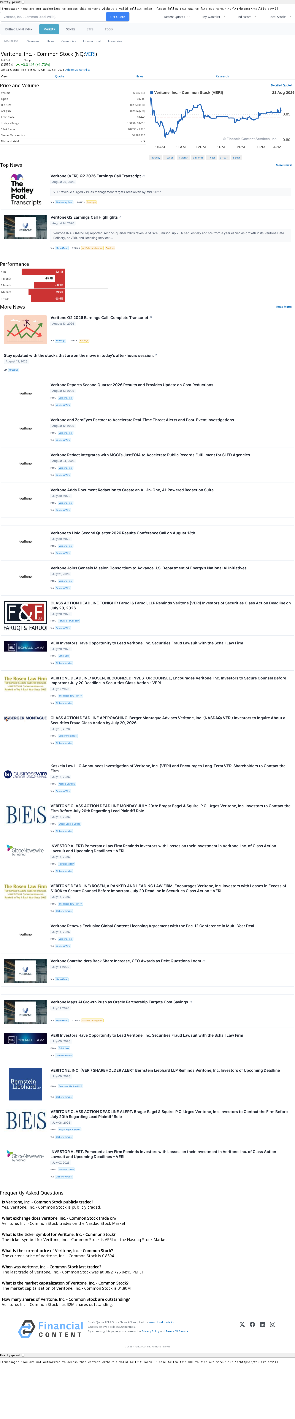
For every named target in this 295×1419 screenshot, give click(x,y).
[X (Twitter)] (242, 1329)
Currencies (68, 41)
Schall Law (64, 656)
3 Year (224, 157)
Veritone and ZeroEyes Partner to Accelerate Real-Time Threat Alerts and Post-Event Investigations (142, 420)
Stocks (70, 29)
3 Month (198, 157)
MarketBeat (62, 248)
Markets (49, 29)
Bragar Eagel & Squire (69, 824)
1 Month (183, 157)
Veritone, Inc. (65, 398)
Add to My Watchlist (77, 70)
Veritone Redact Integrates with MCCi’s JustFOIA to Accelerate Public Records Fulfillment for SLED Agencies (150, 455)
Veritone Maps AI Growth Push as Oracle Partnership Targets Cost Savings (121, 1002)
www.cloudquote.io (161, 1322)
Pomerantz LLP (66, 864)
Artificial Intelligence (92, 248)
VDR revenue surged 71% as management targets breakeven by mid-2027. (107, 192)
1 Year (211, 157)
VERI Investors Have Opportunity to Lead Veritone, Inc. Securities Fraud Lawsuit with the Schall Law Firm (147, 643)
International (92, 41)
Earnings (91, 202)
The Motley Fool (64, 202)
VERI (90, 53)
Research (222, 76)
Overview (33, 41)
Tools (109, 29)
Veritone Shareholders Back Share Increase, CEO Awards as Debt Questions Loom (128, 961)
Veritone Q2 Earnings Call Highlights (86, 217)
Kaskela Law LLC (67, 784)
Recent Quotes (174, 17)
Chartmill (13, 370)
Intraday (155, 157)
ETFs (90, 29)
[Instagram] (272, 1329)
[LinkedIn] (262, 1329)
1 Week (169, 157)
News (50, 41)
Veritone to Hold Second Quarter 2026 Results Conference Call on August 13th (123, 533)
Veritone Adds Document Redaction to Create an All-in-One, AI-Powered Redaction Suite (132, 490)
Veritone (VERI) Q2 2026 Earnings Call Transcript (98, 176)
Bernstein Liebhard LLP (70, 1086)
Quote (59, 76)
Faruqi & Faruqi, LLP (69, 621)
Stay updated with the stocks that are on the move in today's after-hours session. (81, 355)
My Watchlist (211, 17)
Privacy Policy (150, 1331)
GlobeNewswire (64, 663)
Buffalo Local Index (18, 29)
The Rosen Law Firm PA (70, 696)
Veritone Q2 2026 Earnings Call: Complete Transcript (101, 317)
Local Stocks (277, 17)
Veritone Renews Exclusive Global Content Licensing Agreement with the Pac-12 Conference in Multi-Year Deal (152, 926)
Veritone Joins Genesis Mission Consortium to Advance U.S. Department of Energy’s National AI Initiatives (149, 568)
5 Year (236, 157)
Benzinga (60, 340)
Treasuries (115, 41)
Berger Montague (68, 736)
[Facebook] (252, 1329)
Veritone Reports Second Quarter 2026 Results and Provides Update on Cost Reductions (132, 385)
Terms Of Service (177, 1331)
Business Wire (63, 405)
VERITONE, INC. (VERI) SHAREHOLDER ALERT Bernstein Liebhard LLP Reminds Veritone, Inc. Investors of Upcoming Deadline (165, 1070)
